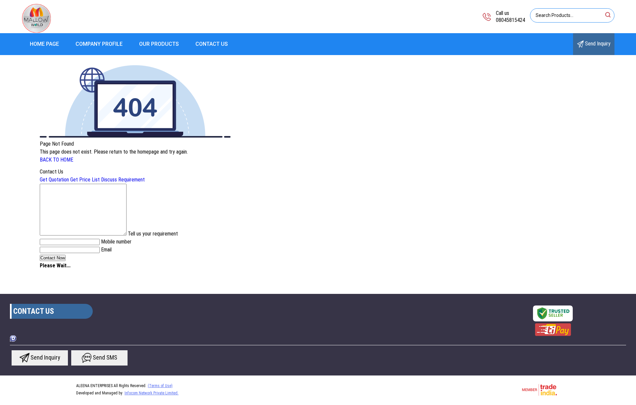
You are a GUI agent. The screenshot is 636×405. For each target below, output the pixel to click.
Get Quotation (54, 179)
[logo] (36, 31)
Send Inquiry (597, 43)
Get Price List (85, 179)
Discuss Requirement (123, 179)
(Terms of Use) (160, 385)
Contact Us (211, 44)
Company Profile (99, 44)
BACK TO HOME (56, 160)
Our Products (159, 44)
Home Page (44, 44)
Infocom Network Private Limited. (152, 393)
